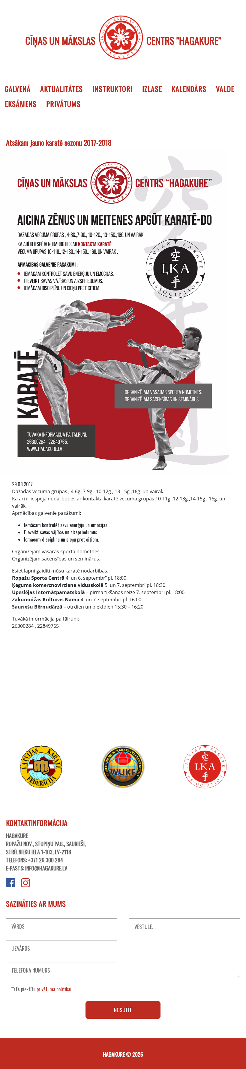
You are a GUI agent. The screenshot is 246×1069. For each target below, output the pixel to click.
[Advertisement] (123, 684)
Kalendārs (189, 88)
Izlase (152, 88)
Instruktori (112, 88)
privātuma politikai (54, 989)
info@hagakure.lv (46, 868)
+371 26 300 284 (45, 860)
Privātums (63, 103)
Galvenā (18, 88)
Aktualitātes (61, 88)
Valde (225, 88)
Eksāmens (21, 103)
